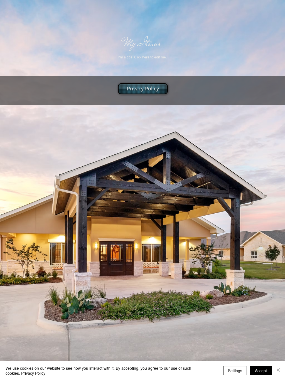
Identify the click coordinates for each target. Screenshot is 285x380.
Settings (235, 370)
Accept (261, 370)
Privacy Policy (33, 373)
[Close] (278, 371)
